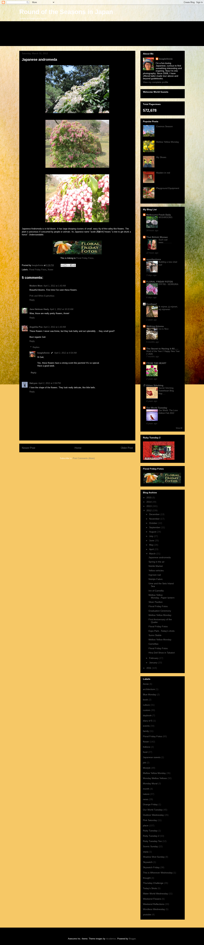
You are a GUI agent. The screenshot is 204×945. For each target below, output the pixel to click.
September (155, 527)
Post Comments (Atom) (84, 458)
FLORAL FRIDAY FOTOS (159, 281)
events (146, 726)
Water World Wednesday (155, 893)
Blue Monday (149, 694)
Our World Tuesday (156, 407)
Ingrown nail (155, 575)
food (145, 752)
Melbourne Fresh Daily (158, 214)
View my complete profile (155, 82)
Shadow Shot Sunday (154, 857)
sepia (145, 851)
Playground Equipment (167, 188)
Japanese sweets (151, 757)
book (145, 699)
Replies (36, 347)
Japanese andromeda (160, 557)
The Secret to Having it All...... (162, 348)
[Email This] (62, 265)
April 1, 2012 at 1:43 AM (55, 286)
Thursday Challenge (153, 883)
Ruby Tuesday (150, 830)
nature (146, 794)
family (146, 731)
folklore (146, 747)
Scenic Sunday (150, 846)
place (145, 825)
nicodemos (111, 938)
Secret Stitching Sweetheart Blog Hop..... (166, 391)
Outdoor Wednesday (153, 815)
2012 (149, 510)
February (154, 658)
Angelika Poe (36, 327)
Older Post (127, 448)
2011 (149, 668)
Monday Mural (150, 783)
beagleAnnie (43, 353)
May (151, 545)
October (153, 523)
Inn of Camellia (156, 590)
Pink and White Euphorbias (42, 296)
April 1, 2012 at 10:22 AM (61, 309)
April (151, 549)
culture (146, 705)
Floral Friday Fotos (85, 258)
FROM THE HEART (156, 363)
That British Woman (157, 237)
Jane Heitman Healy (39, 309)
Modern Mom (36, 286)
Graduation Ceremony (160, 610)
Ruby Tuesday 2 (151, 836)
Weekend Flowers (152, 899)
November (154, 518)
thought (147, 878)
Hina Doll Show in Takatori (162, 652)
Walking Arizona (155, 326)
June (152, 540)
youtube (147, 914)
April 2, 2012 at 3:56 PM (49, 383)
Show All (179, 428)
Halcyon (33, 383)
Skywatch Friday (151, 867)
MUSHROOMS (165, 217)
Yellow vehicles (156, 570)
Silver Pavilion (156, 602)
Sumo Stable (155, 635)
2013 (149, 506)
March (152, 553)
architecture (149, 689)
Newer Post (28, 448)
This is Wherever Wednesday (158, 872)
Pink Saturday (150, 820)
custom (146, 710)
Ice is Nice (163, 329)
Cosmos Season (164, 126)
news (145, 799)
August (153, 531)
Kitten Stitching (154, 385)
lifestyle (146, 768)
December (154, 514)
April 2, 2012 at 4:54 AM (65, 353)
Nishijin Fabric (156, 579)
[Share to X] (68, 265)
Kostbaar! (151, 304)
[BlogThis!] (65, 265)
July (151, 536)
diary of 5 (147, 720)
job (144, 762)
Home (78, 448)
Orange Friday (150, 804)
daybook (147, 715)
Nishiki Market (156, 566)
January (153, 662)
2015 (149, 497)
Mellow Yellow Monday (167, 142)
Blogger (132, 938)
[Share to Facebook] (71, 265)
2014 (149, 502)
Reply (32, 300)
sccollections (153, 259)
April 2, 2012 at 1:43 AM (55, 327)
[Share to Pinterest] (74, 265)
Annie (146, 684)
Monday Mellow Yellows (155, 778)
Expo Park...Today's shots (162, 631)
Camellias (153, 644)
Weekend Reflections (153, 904)
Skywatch (148, 862)
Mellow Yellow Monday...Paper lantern (162, 596)
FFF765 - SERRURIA (168, 284)
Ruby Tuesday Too (152, 841)
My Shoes (161, 157)
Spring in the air (156, 561)
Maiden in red (163, 172)
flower (50, 269)
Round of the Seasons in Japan (66, 11)
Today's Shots (150, 888)
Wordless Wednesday (154, 909)
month (146, 788)
